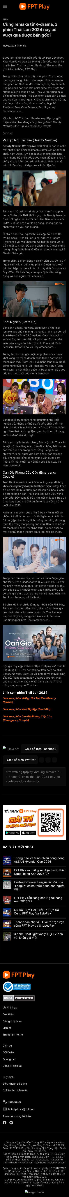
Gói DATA (8, 1052)
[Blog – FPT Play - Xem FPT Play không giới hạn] (34, 6)
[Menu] (5, 6)
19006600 (14, 1101)
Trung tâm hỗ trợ (13, 1034)
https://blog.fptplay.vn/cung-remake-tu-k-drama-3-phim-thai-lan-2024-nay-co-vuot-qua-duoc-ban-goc (34, 776)
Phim (5, 19)
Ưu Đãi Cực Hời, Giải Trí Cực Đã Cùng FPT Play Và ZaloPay (36, 911)
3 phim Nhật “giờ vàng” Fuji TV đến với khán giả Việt (38, 935)
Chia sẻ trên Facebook (40, 749)
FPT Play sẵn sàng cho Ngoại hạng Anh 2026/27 (38, 899)
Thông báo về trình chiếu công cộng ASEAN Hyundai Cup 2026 (39, 859)
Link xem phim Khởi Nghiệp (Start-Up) (27, 709)
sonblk (22, 45)
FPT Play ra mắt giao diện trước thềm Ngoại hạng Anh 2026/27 (40, 872)
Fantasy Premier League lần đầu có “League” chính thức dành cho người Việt (39, 886)
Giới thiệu (8, 1014)
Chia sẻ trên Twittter (21, 760)
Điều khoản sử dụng (15, 1083)
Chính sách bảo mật (15, 1090)
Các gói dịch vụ (12, 1021)
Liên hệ (7, 1027)
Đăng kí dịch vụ (12, 1065)
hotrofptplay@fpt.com (21, 1109)
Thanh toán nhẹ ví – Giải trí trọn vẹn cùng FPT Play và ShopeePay (39, 923)
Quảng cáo (9, 1059)
